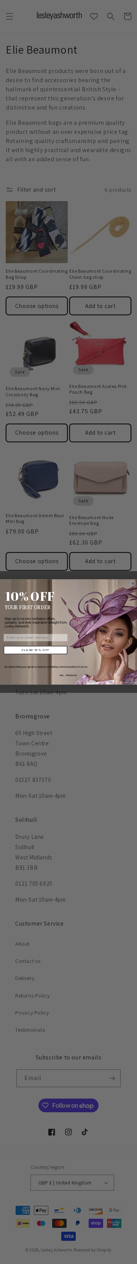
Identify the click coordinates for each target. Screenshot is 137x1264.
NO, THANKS (68, 675)
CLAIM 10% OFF (35, 650)
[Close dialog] (133, 583)
